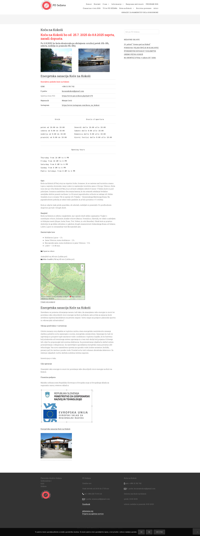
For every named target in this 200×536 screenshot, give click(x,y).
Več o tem (159, 532)
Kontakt (97, 4)
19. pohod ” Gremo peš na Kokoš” (137, 44)
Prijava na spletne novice (93, 514)
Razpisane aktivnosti (135, 4)
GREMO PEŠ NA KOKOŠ (133, 54)
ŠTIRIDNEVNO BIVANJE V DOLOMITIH (140, 51)
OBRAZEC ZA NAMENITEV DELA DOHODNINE (139, 12)
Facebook (86, 504)
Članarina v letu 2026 (92, 8)
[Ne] (197, 532)
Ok (141, 532)
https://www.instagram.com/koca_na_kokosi (80, 105)
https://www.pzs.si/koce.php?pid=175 (77, 96)
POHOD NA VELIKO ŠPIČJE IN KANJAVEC (141, 48)
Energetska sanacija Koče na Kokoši (66, 76)
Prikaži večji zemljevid (48, 302)
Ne (149, 532)
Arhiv (156, 8)
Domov (89, 4)
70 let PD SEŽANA (110, 8)
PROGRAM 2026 (152, 4)
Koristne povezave (143, 8)
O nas (105, 4)
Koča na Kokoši (125, 8)
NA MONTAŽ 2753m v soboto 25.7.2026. (140, 58)
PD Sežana (53, 5)
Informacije (116, 4)
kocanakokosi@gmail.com (73, 91)
